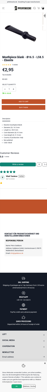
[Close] (45, 363)
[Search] (34, 8)
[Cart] (39, 8)
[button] (3, 8)
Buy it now (23, 107)
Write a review (18, 164)
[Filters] (39, 164)
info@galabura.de (16, 253)
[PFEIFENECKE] (22, 8)
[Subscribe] (44, 357)
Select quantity (9, 84)
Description (6, 119)
